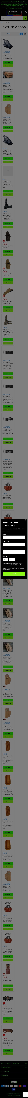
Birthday (5, 556)
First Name (6, 541)
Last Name (6, 548)
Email (4, 534)
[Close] (26, 520)
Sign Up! (14, 573)
